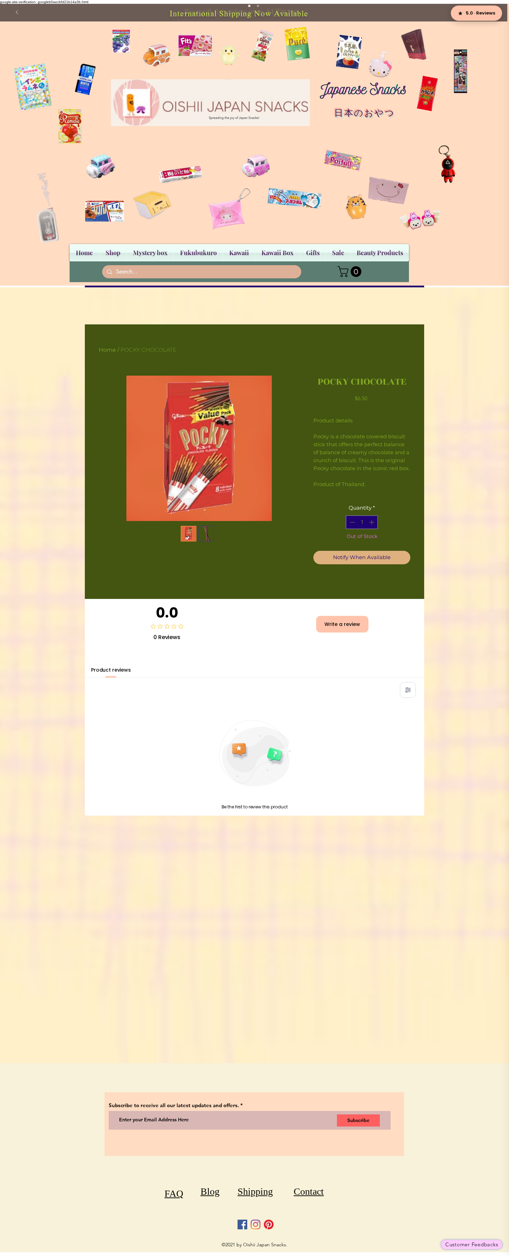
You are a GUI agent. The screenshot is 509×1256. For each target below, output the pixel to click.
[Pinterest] (269, 1224)
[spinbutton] (362, 522)
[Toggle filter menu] (408, 690)
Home (107, 350)
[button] (351, 271)
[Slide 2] (258, 6)
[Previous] (17, 12)
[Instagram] (255, 1224)
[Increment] (372, 522)
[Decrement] (351, 522)
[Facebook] (242, 1224)
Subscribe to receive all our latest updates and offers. (174, 1105)
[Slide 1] (249, 6)
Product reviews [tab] (111, 669)
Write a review (342, 624)
